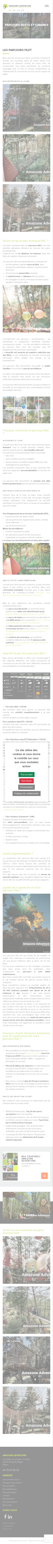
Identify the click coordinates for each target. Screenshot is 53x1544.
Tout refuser (26, 781)
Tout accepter (26, 774)
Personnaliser (26, 787)
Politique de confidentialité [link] (26, 793)
